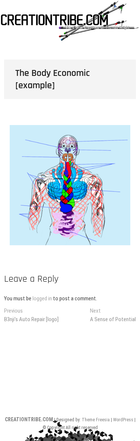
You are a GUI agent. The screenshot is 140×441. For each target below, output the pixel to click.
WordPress (123, 419)
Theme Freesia (96, 419)
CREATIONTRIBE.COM (29, 419)
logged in (42, 298)
